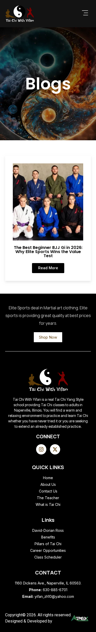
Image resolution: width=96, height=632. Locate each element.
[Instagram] (41, 449)
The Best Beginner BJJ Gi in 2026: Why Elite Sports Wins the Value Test (48, 252)
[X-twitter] (55, 449)
